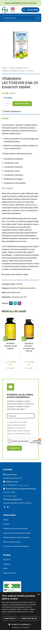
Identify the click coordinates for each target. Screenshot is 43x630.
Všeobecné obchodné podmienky (15, 528)
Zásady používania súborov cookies (16, 537)
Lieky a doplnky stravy (19, 68)
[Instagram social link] (7, 507)
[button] (5, 338)
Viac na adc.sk (7, 188)
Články (5, 520)
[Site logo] (5, 9)
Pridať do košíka (22, 103)
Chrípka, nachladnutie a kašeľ (13, 71)
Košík (5, 568)
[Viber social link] (19, 303)
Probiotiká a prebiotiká (26, 288)
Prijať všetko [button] (9, 618)
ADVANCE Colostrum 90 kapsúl (10, 346)
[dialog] (20, 611)
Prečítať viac (6, 614)
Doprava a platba (9, 573)
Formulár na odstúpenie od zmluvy (16, 546)
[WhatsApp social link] (15, 303)
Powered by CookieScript (21, 627)
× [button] (38, 595)
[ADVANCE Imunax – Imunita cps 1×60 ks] (29, 329)
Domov (4, 68)
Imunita (30, 71)
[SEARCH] (36, 17)
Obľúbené (7, 564)
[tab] (5, 118)
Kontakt (6, 524)
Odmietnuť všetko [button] (29, 618)
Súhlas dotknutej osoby (11, 542)
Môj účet (6, 560)
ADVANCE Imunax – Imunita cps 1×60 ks (29, 347)
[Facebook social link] (11, 303)
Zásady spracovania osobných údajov (17, 533)
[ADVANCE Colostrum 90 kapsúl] (10, 329)
